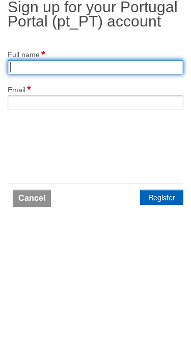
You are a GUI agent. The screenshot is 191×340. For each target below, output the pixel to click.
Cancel (31, 198)
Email (16, 90)
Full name (24, 54)
